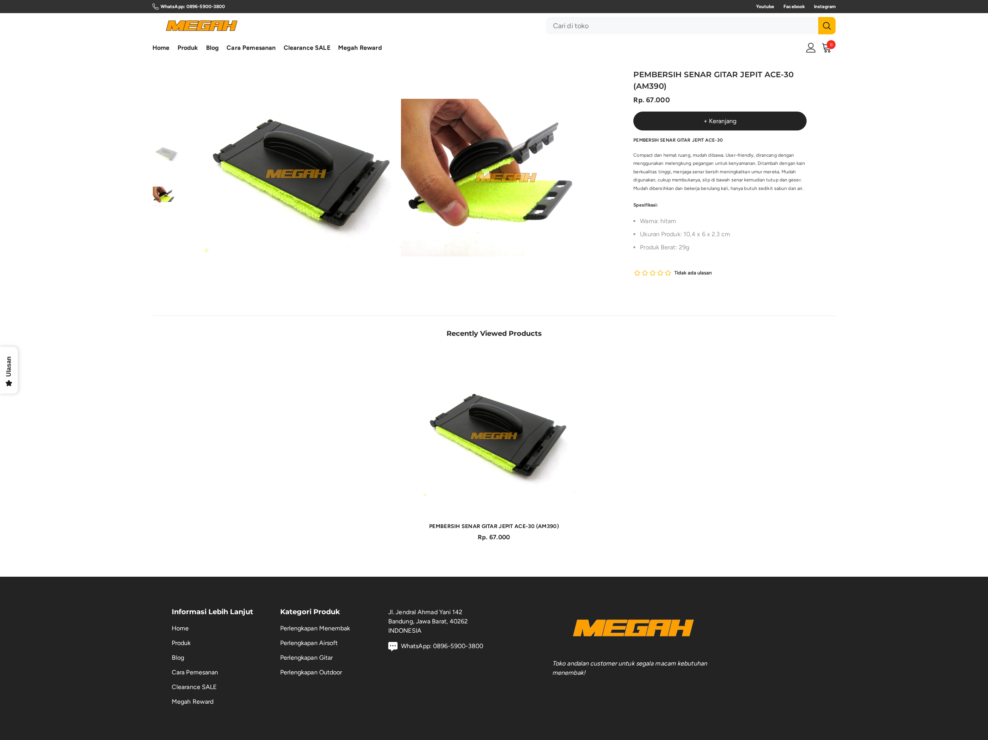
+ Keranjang (720, 121)
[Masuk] (811, 47)
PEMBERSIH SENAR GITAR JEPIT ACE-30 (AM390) (494, 526)
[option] (296, 174)
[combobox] (682, 25)
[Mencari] (691, 25)
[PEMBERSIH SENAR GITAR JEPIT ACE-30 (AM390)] (494, 436)
